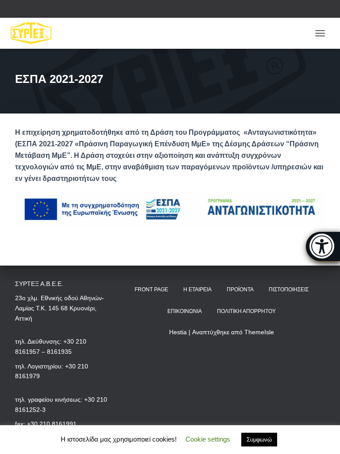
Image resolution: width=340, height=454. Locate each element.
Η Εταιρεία (197, 289)
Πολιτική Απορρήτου (246, 311)
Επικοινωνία (184, 311)
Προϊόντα (240, 289)
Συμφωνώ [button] (259, 439)
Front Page (151, 289)
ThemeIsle (259, 332)
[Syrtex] (34, 33)
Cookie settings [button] (207, 439)
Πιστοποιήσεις (289, 289)
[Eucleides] (323, 246)
